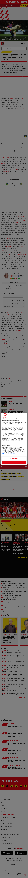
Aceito (14, 462)
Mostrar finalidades (14, 458)
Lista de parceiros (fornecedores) (9, 453)
